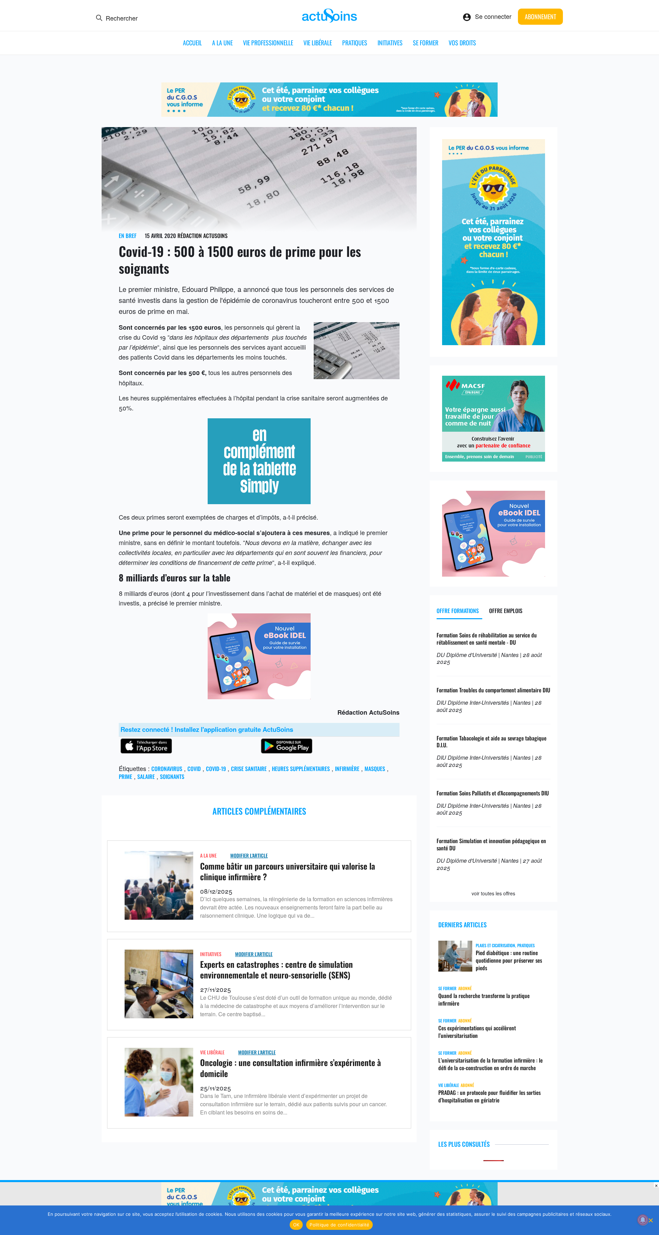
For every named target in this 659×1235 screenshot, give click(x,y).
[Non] (650, 1220)
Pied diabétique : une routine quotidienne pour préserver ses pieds (509, 960)
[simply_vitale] (259, 501)
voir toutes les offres (493, 893)
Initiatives (390, 42)
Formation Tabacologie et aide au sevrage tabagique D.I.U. (491, 741)
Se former (425, 42)
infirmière (347, 768)
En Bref (128, 235)
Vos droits (462, 42)
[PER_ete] (493, 342)
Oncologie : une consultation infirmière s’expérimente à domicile (290, 1067)
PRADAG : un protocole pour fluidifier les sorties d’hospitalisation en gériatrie (489, 1096)
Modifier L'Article (249, 855)
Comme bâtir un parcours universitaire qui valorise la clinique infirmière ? (287, 871)
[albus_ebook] (259, 696)
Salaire (146, 776)
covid (194, 768)
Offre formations (458, 611)
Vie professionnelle (268, 42)
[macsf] (493, 458)
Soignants (172, 776)
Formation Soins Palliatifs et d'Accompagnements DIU (493, 793)
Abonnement (540, 16)
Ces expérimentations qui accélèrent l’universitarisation (477, 1032)
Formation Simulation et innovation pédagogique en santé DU (491, 844)
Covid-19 (216, 768)
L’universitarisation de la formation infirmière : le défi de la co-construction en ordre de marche (490, 1064)
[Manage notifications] (642, 1219)
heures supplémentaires (301, 768)
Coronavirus (166, 768)
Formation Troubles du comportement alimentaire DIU (493, 690)
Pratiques (354, 42)
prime (125, 776)
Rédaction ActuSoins (202, 235)
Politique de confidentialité (339, 1224)
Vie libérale (317, 42)
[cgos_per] (329, 114)
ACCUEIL (192, 42)
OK (296, 1224)
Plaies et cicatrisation (495, 945)
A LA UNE (222, 42)
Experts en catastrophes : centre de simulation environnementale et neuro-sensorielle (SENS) (276, 969)
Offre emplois (505, 611)
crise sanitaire (249, 768)
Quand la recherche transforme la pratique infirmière (484, 999)
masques (375, 768)
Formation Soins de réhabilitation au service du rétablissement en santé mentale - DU (487, 638)
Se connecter (493, 16)
